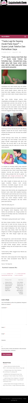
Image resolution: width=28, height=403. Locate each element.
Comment (4, 307)
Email (3, 333)
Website (3, 340)
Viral (12, 273)
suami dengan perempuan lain (15, 176)
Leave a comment (19, 275)
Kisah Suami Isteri (21, 273)
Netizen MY (15, 52)
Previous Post (9, 285)
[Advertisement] (14, 20)
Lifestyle (9, 273)
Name (3, 327)
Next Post (19, 286)
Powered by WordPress (17, 398)
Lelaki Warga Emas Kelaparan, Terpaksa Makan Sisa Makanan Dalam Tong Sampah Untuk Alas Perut (13, 379)
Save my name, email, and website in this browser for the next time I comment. (13, 349)
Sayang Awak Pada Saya (6, 275)
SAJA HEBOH (5, 36)
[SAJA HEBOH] (14, 2)
